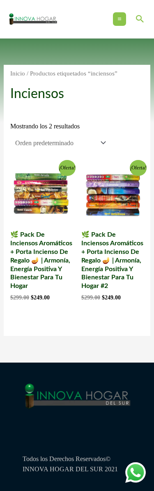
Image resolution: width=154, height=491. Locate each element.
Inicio (17, 73)
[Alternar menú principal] (119, 18)
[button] (140, 19)
